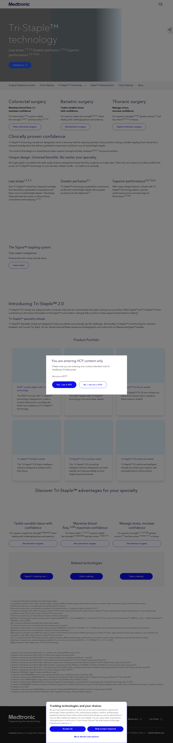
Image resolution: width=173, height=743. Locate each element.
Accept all (67, 728)
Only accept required (105, 728)
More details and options (86, 736)
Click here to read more (59, 723)
